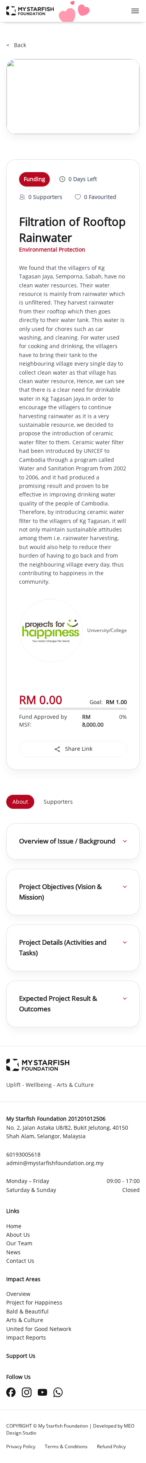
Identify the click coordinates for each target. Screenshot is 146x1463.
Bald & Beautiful (27, 1311)
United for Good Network (38, 1329)
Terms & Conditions (66, 1446)
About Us (18, 1234)
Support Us (20, 1355)
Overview (18, 1294)
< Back (16, 45)
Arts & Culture (24, 1320)
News (13, 1252)
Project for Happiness (34, 1302)
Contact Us (20, 1260)
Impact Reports (26, 1337)
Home (13, 1226)
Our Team (19, 1243)
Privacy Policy (20, 1446)
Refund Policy (111, 1446)
